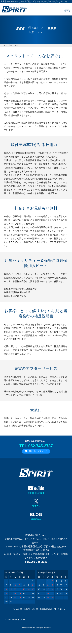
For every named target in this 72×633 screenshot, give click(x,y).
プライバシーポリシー (15, 620)
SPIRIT (33, 627)
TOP (3, 45)
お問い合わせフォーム (37, 451)
